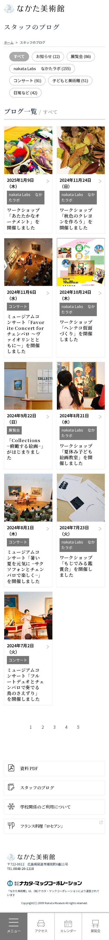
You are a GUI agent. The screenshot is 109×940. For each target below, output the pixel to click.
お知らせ (48, 56)
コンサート (27, 80)
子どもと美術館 (70, 80)
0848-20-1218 (23, 868)
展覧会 (81, 56)
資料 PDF (29, 768)
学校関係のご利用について (45, 807)
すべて (19, 56)
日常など (25, 92)
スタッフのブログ (37, 788)
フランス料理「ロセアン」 (42, 826)
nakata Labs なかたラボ (42, 68)
